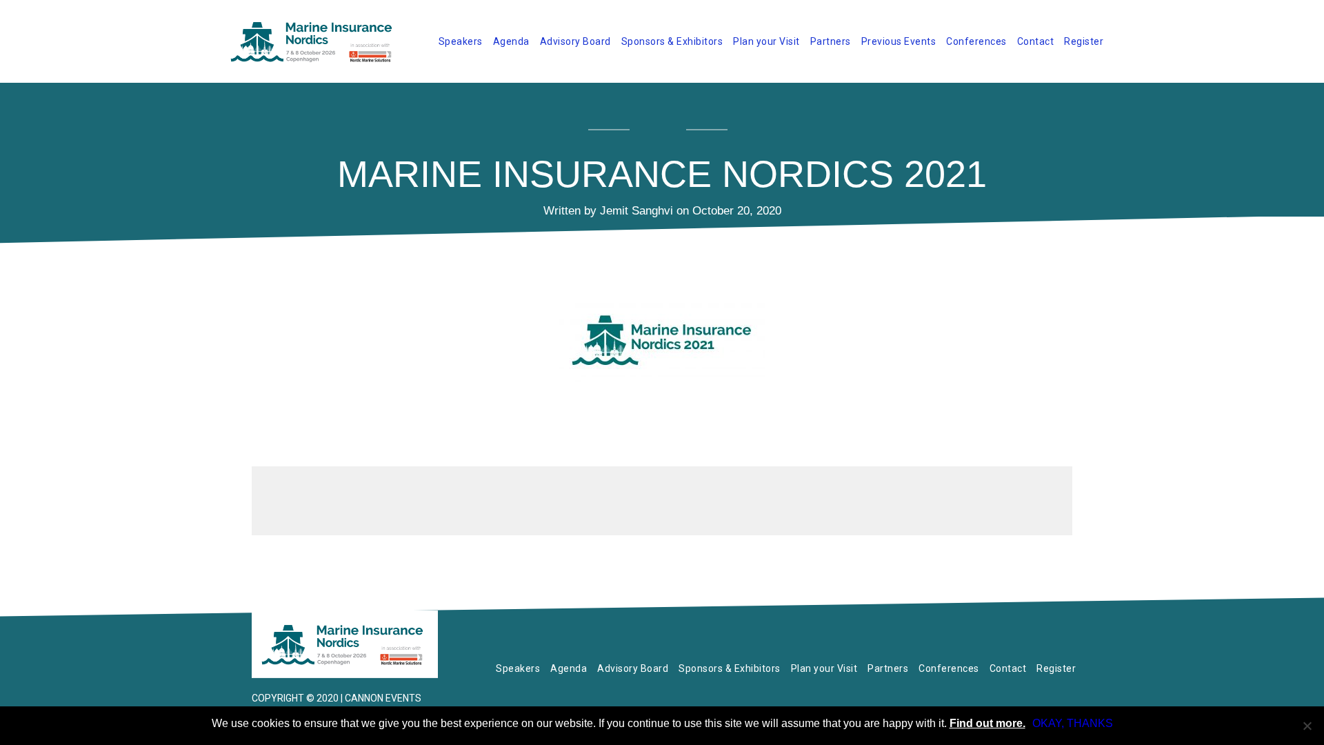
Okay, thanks (1072, 723)
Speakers (461, 41)
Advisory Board (575, 41)
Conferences (976, 41)
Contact (1035, 41)
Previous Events (898, 41)
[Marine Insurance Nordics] (345, 644)
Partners (830, 41)
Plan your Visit (766, 41)
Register (1083, 41)
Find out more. (987, 723)
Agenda (511, 41)
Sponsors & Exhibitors (672, 41)
